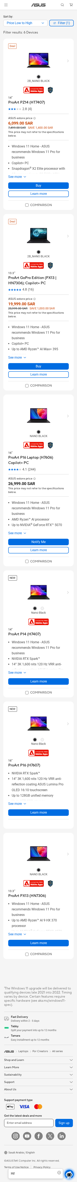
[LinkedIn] (61, 1136)
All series (57, 1051)
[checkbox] (38, 205)
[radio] (38, 76)
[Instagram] (15, 1136)
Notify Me (38, 542)
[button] (6, 5)
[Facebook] (38, 1136)
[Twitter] (50, 1136)
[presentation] (42, 23)
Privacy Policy (42, 1167)
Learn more (38, 194)
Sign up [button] (64, 1123)
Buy (38, 185)
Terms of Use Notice (16, 1167)
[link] (38, 5)
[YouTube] (27, 1136)
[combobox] (25, 23)
